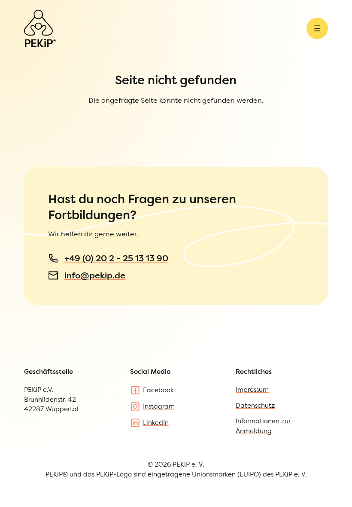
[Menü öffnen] (317, 28)
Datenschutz (255, 405)
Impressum (252, 389)
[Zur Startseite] (40, 28)
